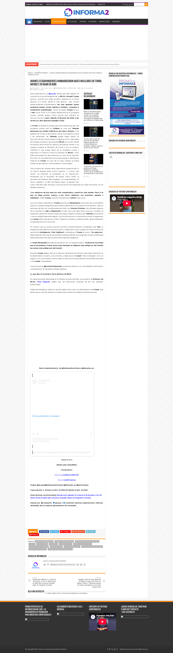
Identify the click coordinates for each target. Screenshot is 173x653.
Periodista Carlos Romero (39, 546)
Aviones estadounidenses (64, 541)
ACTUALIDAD (72, 21)
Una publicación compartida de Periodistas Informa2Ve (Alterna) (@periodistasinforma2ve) (66, 452)
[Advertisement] (86, 42)
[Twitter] (125, 4)
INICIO (29, 21)
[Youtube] (130, 4)
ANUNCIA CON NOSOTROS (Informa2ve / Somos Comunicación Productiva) (70, 4)
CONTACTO (101, 4)
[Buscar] (146, 4)
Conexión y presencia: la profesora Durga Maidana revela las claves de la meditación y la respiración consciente (93, 169)
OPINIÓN (83, 21)
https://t (67, 480)
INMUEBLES (116, 21)
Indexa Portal (42, 544)
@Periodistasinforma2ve (44, 541)
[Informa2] (86, 12)
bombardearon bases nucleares (87, 541)
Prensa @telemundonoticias (92, 546)
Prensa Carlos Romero (38, 549)
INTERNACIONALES (58, 21)
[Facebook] (123, 4)
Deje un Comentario (86, 88)
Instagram (53, 544)
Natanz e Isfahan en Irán (82, 544)
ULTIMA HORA (72, 88)
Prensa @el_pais (56, 546)
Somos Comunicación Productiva (60, 549)
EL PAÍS (47, 21)
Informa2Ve (35, 88)
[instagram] (132, 4)
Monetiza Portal (65, 544)
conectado (64, 593)
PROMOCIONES (104, 21)
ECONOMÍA (93, 21)
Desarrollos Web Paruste (138, 649)
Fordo (32, 544)
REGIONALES (38, 21)
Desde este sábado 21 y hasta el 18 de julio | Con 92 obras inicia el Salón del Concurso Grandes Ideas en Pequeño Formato (44, 581)
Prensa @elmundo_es (72, 546)
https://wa (58, 475)
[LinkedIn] (127, 4)
